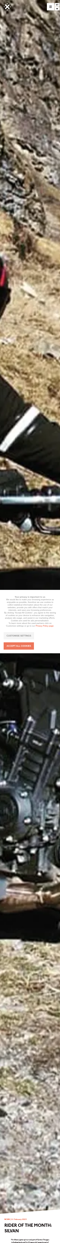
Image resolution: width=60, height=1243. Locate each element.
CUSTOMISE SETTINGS (19, 635)
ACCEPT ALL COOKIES (19, 646)
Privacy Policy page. (45, 626)
